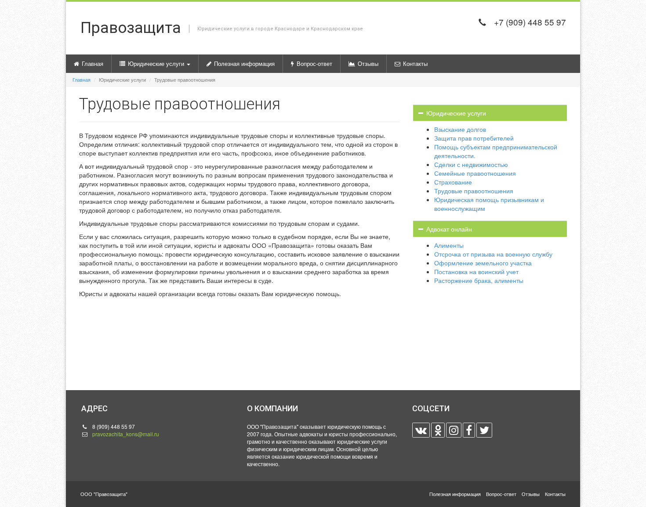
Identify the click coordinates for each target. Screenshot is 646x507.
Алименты (449, 245)
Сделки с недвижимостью (471, 164)
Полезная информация (244, 63)
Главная (92, 63)
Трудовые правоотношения (473, 190)
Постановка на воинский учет (476, 271)
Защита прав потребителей (474, 138)
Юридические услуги (157, 63)
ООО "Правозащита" (103, 493)
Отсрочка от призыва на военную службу (493, 254)
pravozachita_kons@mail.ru (125, 434)
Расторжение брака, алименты (478, 280)
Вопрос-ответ (314, 63)
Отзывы (368, 63)
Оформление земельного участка (483, 262)
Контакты (415, 63)
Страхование (453, 181)
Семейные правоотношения (475, 173)
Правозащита (221, 28)
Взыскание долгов (460, 129)
